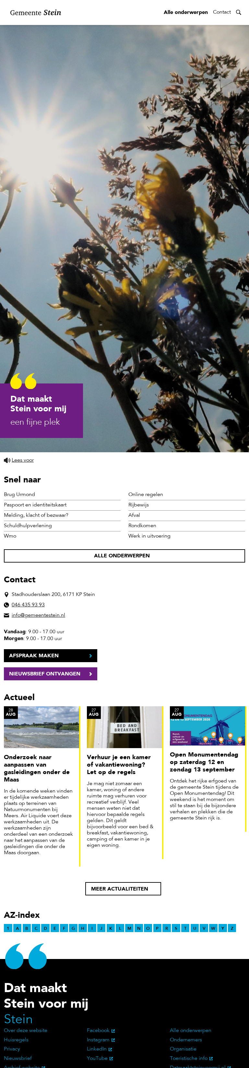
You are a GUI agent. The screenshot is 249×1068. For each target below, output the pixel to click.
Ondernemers (186, 1040)
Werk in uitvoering (149, 536)
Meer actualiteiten (119, 889)
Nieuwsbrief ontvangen (44, 674)
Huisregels (16, 1040)
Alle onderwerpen (186, 12)
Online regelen (145, 494)
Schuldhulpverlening (28, 525)
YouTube (97, 1058)
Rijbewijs (138, 505)
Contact (222, 12)
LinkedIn (97, 1049)
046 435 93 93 (28, 605)
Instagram (98, 1040)
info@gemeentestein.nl (38, 615)
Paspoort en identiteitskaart (35, 505)
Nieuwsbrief (18, 1058)
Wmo (10, 536)
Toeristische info (189, 1058)
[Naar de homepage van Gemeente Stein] (35, 12)
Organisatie (183, 1049)
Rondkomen (142, 525)
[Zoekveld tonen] (238, 12)
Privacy (12, 1049)
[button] (19, 460)
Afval (134, 515)
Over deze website (25, 1030)
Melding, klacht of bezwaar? (36, 515)
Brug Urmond (19, 494)
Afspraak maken (34, 655)
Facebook (98, 1030)
